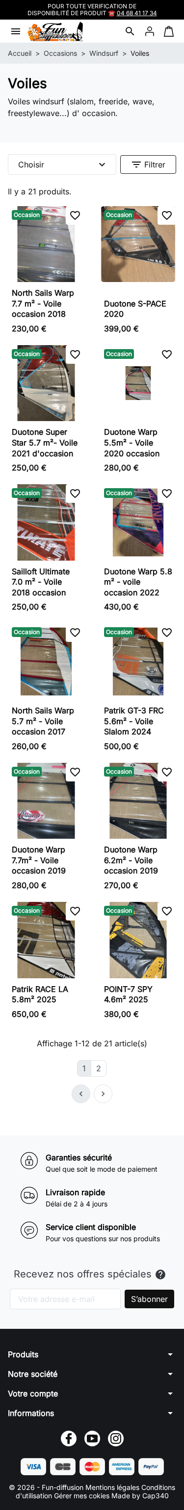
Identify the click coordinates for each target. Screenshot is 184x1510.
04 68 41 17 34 (137, 13)
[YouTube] (92, 1438)
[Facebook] (69, 1438)
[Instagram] (116, 1438)
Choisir (63, 164)
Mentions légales (113, 1487)
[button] (130, 31)
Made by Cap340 (140, 1495)
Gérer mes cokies (81, 1495)
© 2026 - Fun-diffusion (47, 1487)
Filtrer (148, 164)
